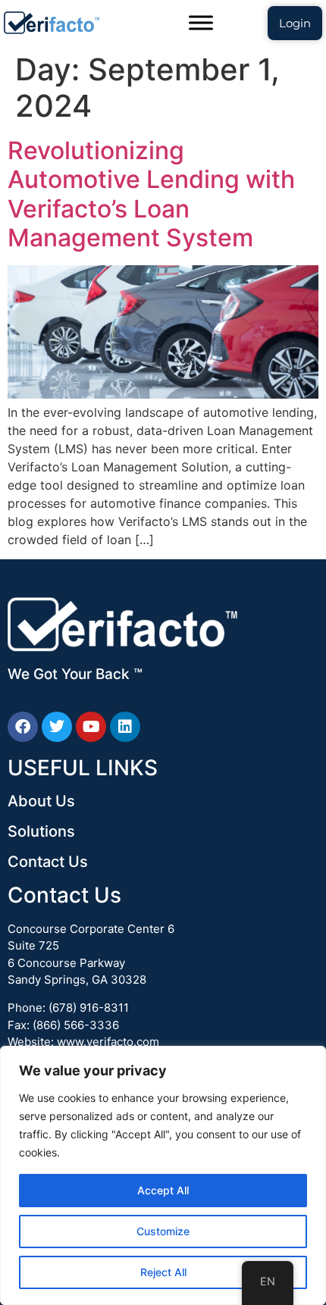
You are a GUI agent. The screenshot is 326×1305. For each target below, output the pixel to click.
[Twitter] (57, 727)
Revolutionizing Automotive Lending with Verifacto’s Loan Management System (151, 194)
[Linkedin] (125, 727)
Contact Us (48, 862)
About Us (41, 801)
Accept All (163, 1190)
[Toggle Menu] (201, 22)
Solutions (41, 831)
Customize (163, 1231)
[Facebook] (23, 727)
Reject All (163, 1272)
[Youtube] (91, 727)
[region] (163, 1175)
